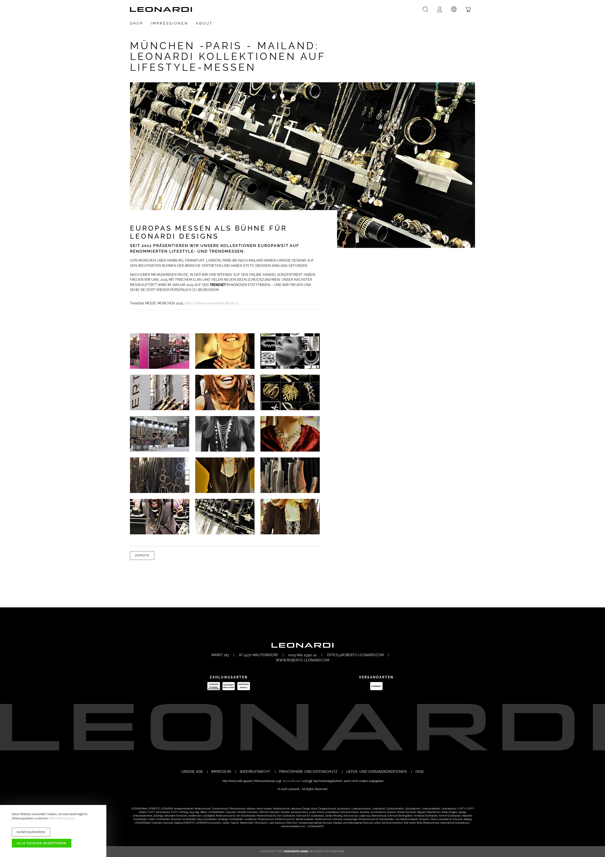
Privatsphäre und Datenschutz (308, 771)
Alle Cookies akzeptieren (41, 843)
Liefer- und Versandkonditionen (377, 771)
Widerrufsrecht (255, 771)
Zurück (142, 555)
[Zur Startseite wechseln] (161, 9)
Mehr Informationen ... (63, 818)
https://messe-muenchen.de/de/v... (212, 303)
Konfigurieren (31, 832)
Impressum (221, 771)
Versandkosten (292, 781)
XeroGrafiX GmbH (296, 851)
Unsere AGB (192, 771)
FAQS (419, 771)
